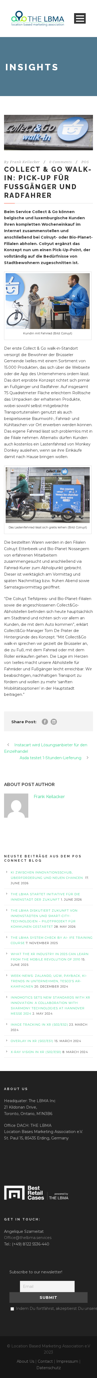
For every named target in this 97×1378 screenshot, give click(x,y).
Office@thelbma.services (27, 1237)
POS (85, 162)
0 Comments (60, 162)
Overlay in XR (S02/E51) (32, 1041)
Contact (45, 1361)
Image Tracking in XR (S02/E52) (39, 1024)
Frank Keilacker (25, 162)
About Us (25, 1361)
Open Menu (80, 18)
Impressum (67, 1361)
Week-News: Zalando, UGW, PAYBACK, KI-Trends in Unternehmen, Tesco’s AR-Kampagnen (49, 981)
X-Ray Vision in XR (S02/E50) (36, 1052)
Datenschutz (48, 1367)
